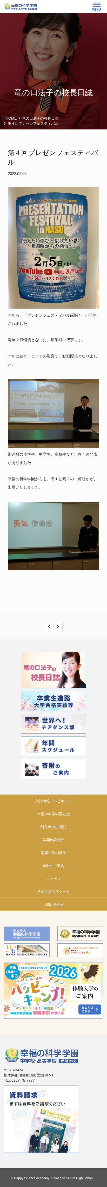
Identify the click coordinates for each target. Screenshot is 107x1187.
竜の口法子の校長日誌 (40, 118)
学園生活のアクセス (53, 892)
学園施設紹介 (53, 840)
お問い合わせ (53, 904)
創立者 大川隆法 (53, 827)
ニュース (53, 879)
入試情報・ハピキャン (53, 801)
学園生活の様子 (53, 853)
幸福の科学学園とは (53, 814)
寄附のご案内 (53, 866)
